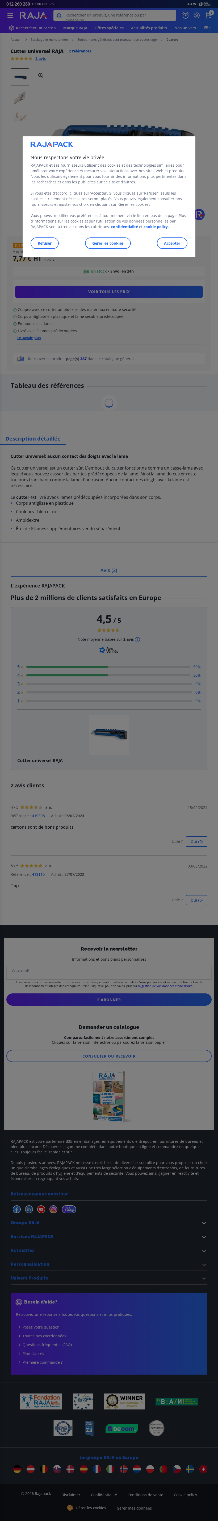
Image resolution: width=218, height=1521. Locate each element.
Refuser (45, 243)
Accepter (172, 243)
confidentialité (124, 226)
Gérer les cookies (108, 243)
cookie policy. (156, 226)
